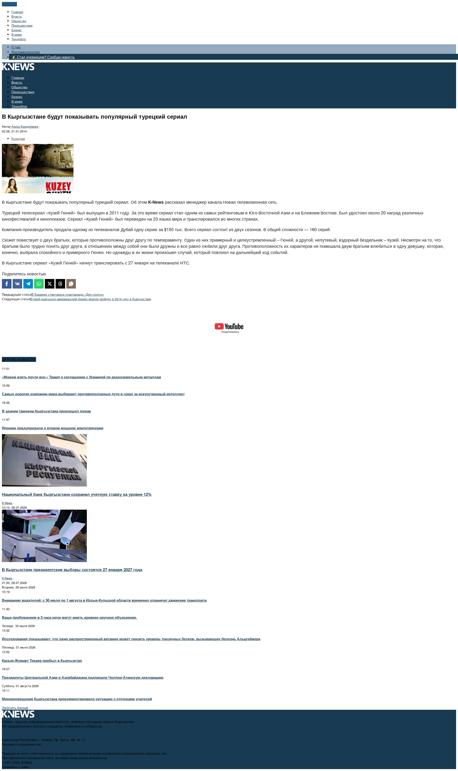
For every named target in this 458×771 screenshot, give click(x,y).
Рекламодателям (25, 51)
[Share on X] (49, 284)
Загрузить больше (15, 707)
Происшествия (21, 25)
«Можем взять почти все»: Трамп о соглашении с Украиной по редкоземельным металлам (81, 377)
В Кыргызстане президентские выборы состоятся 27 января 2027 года (72, 569)
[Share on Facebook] (6, 284)
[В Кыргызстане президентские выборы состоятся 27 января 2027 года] (44, 560)
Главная (17, 12)
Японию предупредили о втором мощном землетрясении (52, 428)
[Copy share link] (71, 284)
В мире (16, 34)
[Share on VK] (17, 284)
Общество (18, 21)
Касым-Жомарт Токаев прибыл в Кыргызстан (42, 660)
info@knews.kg (40, 735)
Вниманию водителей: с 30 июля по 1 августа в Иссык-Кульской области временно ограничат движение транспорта (104, 600)
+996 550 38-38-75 (56, 744)
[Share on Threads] (60, 284)
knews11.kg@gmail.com (70, 735)
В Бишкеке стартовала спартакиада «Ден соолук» (67, 294)
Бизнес (16, 30)
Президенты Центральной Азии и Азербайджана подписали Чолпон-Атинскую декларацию (82, 677)
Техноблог (18, 39)
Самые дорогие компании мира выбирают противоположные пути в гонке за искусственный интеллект (93, 393)
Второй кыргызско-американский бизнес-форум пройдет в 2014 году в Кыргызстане (90, 299)
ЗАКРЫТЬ (9, 4)
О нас (16, 46)
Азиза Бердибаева (24, 126)
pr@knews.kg (80, 744)
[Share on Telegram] (28, 284)
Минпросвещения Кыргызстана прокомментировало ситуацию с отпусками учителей (77, 698)
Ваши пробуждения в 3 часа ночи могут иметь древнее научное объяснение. (69, 617)
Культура (18, 138)
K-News (7, 503)
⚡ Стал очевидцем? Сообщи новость (43, 56)
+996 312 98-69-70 (15, 735)
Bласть (16, 16)
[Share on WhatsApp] (39, 284)
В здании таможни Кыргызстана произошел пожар (46, 411)
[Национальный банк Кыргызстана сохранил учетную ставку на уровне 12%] (44, 485)
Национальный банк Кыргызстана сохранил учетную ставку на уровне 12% (76, 494)
